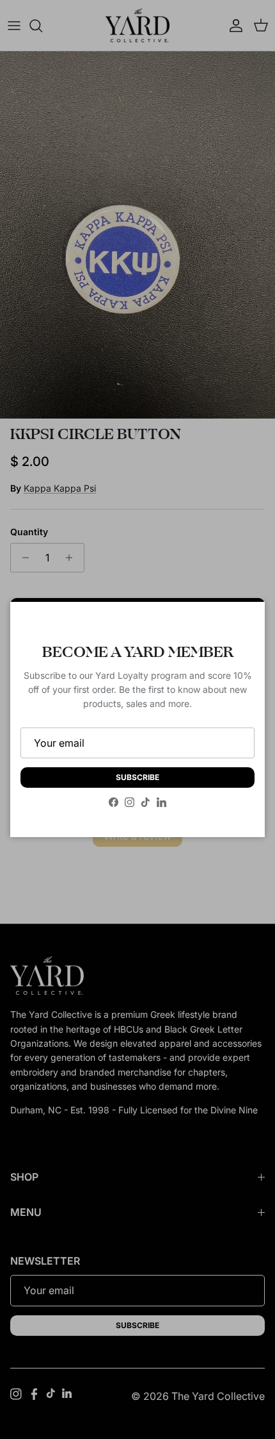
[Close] (242, 624)
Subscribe (137, 777)
